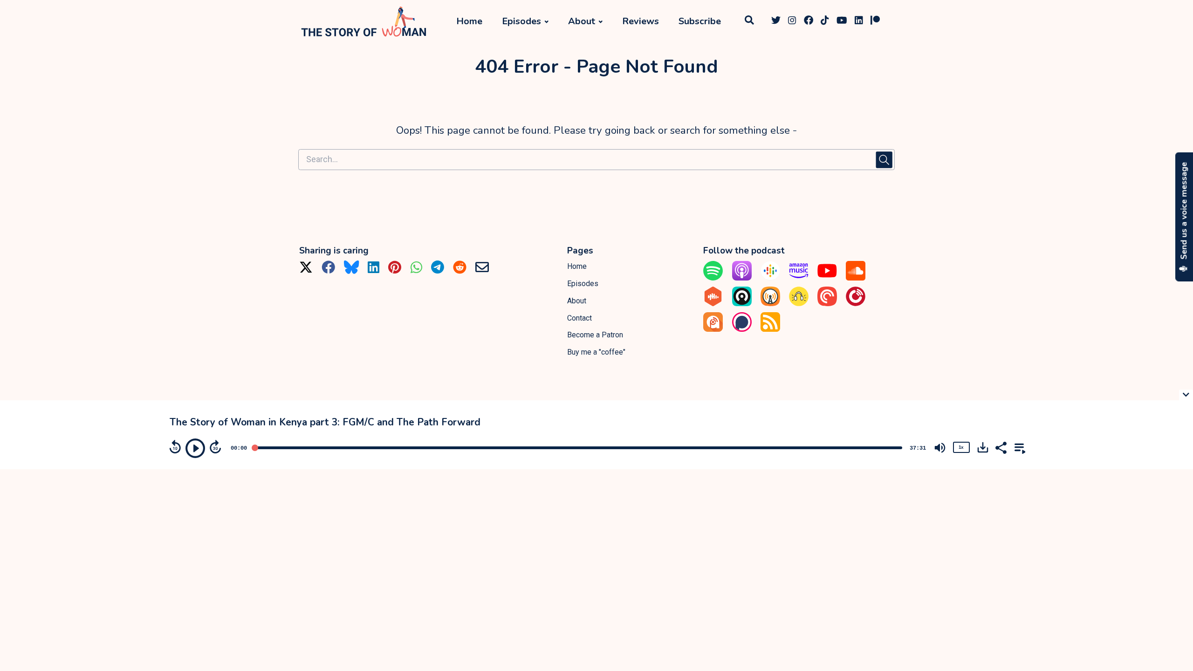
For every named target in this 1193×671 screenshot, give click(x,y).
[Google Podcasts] (770, 278)
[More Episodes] (1018, 447)
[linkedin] (859, 21)
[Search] (749, 21)
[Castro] (742, 303)
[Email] (482, 270)
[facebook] (808, 21)
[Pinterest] (394, 270)
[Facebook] (328, 270)
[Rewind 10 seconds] (175, 446)
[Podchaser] (742, 329)
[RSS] (770, 329)
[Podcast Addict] (713, 329)
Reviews (640, 21)
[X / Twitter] (306, 270)
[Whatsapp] (416, 270)
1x (961, 447)
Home (469, 21)
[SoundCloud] (855, 278)
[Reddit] (459, 270)
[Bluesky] (351, 270)
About (581, 21)
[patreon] (875, 21)
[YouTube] (827, 278)
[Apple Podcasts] (742, 278)
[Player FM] (855, 303)
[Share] (1001, 447)
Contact (579, 318)
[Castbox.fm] (713, 303)
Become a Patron (595, 334)
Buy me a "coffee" (596, 352)
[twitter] (776, 21)
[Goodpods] (799, 303)
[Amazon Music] (799, 278)
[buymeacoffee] (889, 21)
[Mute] (940, 448)
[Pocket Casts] (827, 303)
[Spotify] (713, 278)
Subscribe (700, 21)
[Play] (195, 448)
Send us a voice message (1184, 212)
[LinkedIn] (373, 270)
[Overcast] (770, 303)
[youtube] (842, 21)
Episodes (521, 21)
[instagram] (792, 21)
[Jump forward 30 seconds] (215, 446)
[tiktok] (825, 21)
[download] (983, 447)
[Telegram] (437, 270)
